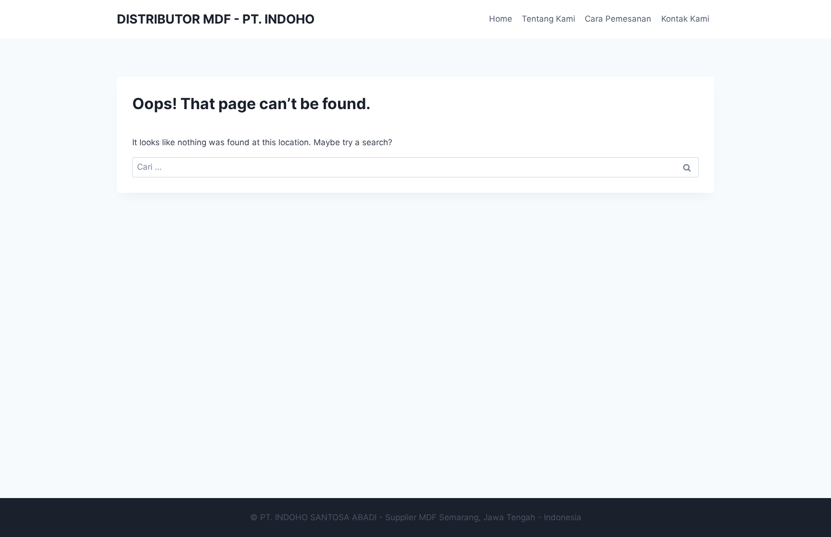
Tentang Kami (548, 19)
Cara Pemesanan (618, 19)
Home (500, 19)
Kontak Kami (685, 19)
